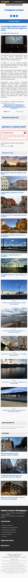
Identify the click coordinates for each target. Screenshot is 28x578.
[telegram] (14, 16)
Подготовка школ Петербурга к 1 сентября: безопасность (14, 354)
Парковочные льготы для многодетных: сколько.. (14, 215)
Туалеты (4, 536)
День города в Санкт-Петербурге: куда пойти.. (13, 173)
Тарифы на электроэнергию (10, 527)
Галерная (3, 513)
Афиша (14, 301)
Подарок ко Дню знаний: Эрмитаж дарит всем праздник (14, 303)
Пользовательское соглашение (11, 557)
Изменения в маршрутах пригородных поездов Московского (14, 410)
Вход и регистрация (6, 146)
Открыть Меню (14, 21)
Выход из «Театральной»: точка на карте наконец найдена (13, 498)
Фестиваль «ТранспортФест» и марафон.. (11, 255)
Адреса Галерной (6, 534)
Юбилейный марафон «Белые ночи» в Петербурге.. (13, 235)
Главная (9, 554)
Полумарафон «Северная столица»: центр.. (12, 193)
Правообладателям (14, 555)
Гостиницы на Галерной (8, 530)
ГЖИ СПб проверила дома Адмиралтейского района (9, 454)
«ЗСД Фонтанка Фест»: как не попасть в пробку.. (14, 275)
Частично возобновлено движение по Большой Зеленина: (14, 331)
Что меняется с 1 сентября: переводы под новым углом (14, 382)
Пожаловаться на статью (8, 103)
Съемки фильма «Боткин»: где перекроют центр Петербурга (11, 476)
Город (14, 329)
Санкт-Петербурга (22, 89)
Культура (16, 33)
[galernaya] (17, 16)
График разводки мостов (9, 532)
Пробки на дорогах (7, 525)
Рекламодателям (17, 554)
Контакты (23, 557)
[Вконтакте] (11, 16)
